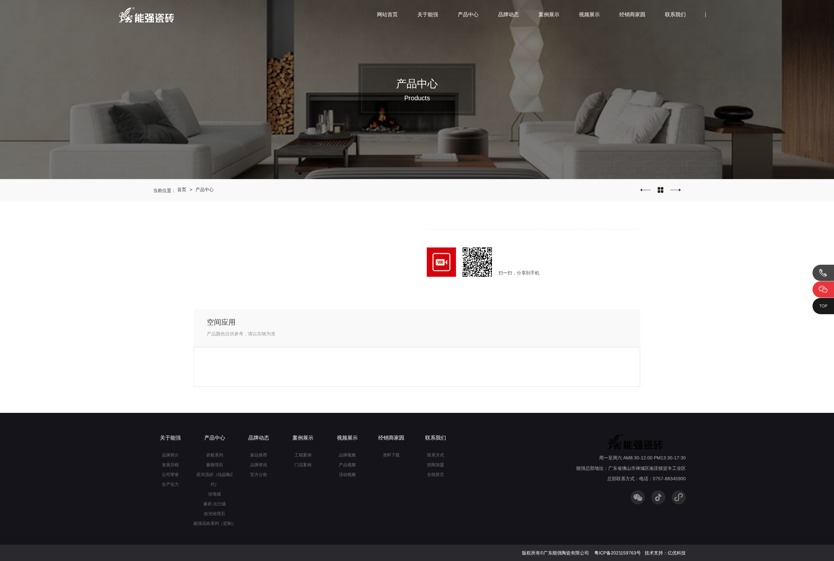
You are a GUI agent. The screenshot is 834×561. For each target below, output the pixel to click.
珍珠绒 (214, 494)
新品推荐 (258, 455)
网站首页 (387, 14)
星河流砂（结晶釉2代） (214, 479)
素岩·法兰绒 (214, 503)
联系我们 (675, 14)
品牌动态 (508, 14)
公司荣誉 (170, 474)
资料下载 (391, 455)
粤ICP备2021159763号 (617, 552)
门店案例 (303, 464)
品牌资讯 (258, 464)
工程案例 (303, 455)
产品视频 (347, 464)
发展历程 (170, 464)
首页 (181, 189)
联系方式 (435, 455)
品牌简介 (170, 455)
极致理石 (214, 464)
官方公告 (258, 474)
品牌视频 (347, 455)
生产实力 (170, 484)
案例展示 (549, 14)
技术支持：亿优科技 (665, 552)
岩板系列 (214, 455)
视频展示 (589, 14)
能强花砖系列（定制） (215, 523)
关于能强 (427, 14)
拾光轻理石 (214, 513)
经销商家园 (632, 14)
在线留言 (435, 474)
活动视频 (347, 474)
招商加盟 (435, 464)
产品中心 (468, 14)
